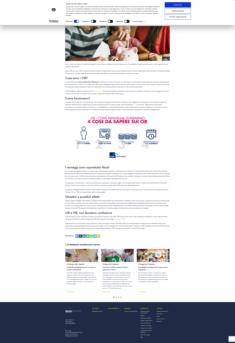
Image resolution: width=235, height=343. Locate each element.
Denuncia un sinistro (145, 318)
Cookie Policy (73, 334)
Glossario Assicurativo (146, 320)
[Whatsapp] (91, 236)
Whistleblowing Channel (71, 336)
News (158, 316)
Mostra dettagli (138, 21)
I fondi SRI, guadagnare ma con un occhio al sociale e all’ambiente (81, 269)
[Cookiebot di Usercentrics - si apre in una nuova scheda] (54, 21)
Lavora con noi (160, 319)
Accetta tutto (178, 5)
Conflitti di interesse (145, 325)
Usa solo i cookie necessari (178, 17)
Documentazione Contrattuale (144, 312)
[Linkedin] (84, 236)
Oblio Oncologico (145, 334)
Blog (141, 337)
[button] (116, 297)
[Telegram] (95, 236)
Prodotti (127, 308)
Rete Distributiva (113, 308)
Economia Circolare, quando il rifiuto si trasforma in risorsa (115, 269)
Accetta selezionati (178, 11)
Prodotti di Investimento (131, 311)
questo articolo (119, 219)
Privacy (67, 334)
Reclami (142, 315)
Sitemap (159, 321)
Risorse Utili (144, 308)
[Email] (87, 236)
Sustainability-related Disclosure (146, 331)
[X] (80, 236)
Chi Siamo (95, 308)
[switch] (93, 21)
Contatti (159, 308)
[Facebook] (77, 236)
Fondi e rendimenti (145, 323)
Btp (135, 104)
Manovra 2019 (97, 91)
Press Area (159, 313)
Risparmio (81, 264)
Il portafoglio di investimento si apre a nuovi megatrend (153, 269)
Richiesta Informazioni (162, 311)
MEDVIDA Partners (97, 311)
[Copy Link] (98, 236)
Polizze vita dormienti (146, 328)
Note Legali (68, 330)
